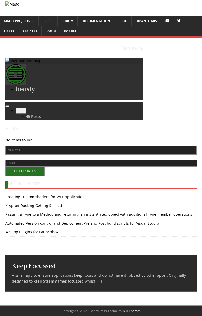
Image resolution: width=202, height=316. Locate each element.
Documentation (96, 21)
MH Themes (132, 311)
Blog (122, 21)
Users (9, 31)
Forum (67, 21)
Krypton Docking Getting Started (33, 205)
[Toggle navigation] (7, 106)
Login (51, 31)
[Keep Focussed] (101, 248)
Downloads (146, 21)
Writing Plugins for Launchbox (31, 231)
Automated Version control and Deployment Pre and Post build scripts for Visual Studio (82, 223)
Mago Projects (17, 21)
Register (29, 31)
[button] (21, 111)
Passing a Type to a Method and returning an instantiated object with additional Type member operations (98, 214)
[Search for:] (101, 150)
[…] (99, 281)
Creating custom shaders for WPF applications (46, 196)
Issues (48, 21)
